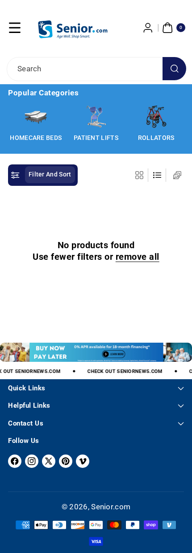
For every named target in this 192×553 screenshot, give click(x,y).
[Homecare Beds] (36, 117)
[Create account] (148, 28)
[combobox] (96, 69)
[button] (15, 28)
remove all (137, 256)
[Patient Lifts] (96, 117)
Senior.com (110, 506)
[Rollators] (156, 117)
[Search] (174, 69)
